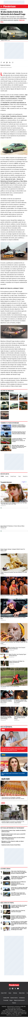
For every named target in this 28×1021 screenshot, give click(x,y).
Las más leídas (5, 868)
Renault (6, 476)
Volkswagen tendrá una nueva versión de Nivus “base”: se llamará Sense (13, 838)
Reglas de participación (19, 1000)
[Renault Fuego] (5, 396)
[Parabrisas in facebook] (12, 989)
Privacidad (5, 1000)
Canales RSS (6, 997)
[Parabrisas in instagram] (10, 989)
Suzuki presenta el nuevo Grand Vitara (10, 845)
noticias (14, 755)
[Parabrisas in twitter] (15, 989)
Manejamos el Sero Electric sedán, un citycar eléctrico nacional (12, 842)
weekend (14, 803)
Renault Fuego (13, 476)
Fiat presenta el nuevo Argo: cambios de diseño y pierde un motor (13, 831)
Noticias (15, 993)
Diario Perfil (3, 993)
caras (14, 730)
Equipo (11, 1000)
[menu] (1, 6)
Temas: (2, 476)
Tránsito (14, 1003)
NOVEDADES (3, 9)
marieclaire (14, 779)
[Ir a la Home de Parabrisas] (9, 6)
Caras (10, 993)
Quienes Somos (14, 997)
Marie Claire (22, 993)
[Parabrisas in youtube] (18, 989)
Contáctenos (22, 997)
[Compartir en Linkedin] (9, 62)
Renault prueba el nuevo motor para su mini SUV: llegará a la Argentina (13, 834)
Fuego (19, 476)
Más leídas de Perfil (7, 903)
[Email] (12, 62)
